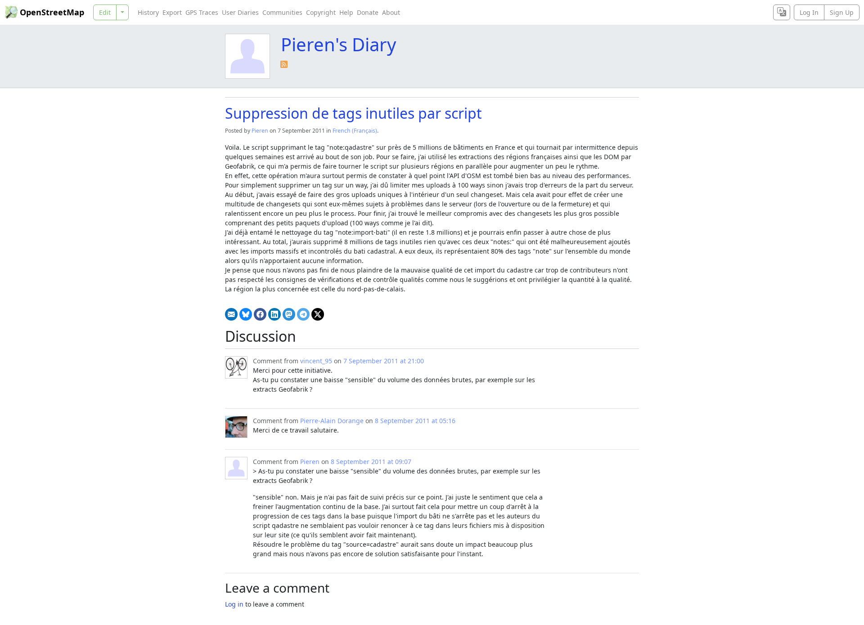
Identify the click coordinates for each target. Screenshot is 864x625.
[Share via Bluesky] (245, 314)
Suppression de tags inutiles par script (353, 113)
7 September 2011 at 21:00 (383, 361)
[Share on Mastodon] (289, 314)
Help (346, 12)
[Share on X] (317, 314)
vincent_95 (316, 361)
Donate (367, 12)
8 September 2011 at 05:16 (415, 420)
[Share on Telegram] (303, 314)
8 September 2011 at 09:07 (371, 461)
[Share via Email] (231, 314)
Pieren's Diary (338, 44)
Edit (105, 12)
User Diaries (240, 12)
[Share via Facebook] (260, 314)
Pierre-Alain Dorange (332, 420)
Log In (809, 12)
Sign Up (842, 12)
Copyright (321, 12)
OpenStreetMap (52, 12)
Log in (234, 604)
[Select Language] (781, 12)
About (391, 12)
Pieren (260, 130)
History (148, 12)
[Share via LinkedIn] (274, 314)
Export (172, 12)
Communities (282, 12)
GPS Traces (201, 12)
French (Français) (355, 130)
